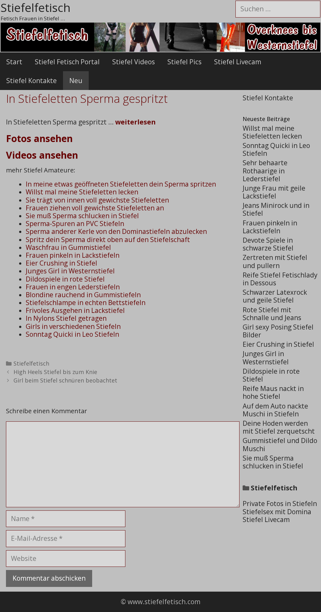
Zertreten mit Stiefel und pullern (275, 261)
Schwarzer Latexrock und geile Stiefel (275, 296)
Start (14, 61)
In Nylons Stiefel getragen (66, 318)
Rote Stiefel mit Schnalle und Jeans (272, 313)
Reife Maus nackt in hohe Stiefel (273, 392)
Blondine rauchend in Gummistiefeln (83, 294)
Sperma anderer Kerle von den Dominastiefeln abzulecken (116, 231)
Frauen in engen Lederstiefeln (73, 286)
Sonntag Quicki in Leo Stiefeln (72, 334)
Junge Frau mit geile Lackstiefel (274, 192)
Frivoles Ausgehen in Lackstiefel (75, 310)
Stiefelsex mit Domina (277, 511)
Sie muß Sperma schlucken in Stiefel (82, 215)
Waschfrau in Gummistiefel (68, 247)
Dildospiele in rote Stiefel (65, 279)
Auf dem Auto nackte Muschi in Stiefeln (275, 410)
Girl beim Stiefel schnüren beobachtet (65, 380)
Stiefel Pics (184, 61)
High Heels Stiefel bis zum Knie (55, 372)
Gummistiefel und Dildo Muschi (280, 444)
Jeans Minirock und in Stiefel (276, 209)
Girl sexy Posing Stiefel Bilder (278, 331)
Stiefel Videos (133, 61)
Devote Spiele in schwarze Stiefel (268, 244)
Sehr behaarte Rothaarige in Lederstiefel (265, 170)
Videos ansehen (42, 155)
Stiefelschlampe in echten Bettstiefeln (85, 302)
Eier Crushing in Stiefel (61, 263)
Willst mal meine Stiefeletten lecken (82, 191)
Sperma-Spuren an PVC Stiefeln (75, 223)
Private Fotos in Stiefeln (280, 503)
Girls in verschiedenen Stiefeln (73, 326)
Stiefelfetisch (31, 363)
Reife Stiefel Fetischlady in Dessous (280, 279)
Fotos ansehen (39, 138)
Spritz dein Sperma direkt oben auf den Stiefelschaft (108, 239)
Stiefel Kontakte (31, 80)
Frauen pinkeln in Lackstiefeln (72, 255)
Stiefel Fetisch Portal (67, 61)
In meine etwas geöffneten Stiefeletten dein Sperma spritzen (121, 184)
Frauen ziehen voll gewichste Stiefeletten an (95, 207)
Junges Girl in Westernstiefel (70, 270)
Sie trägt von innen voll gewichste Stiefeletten (97, 200)
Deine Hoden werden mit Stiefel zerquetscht (279, 427)
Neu (75, 80)
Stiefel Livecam (237, 61)
